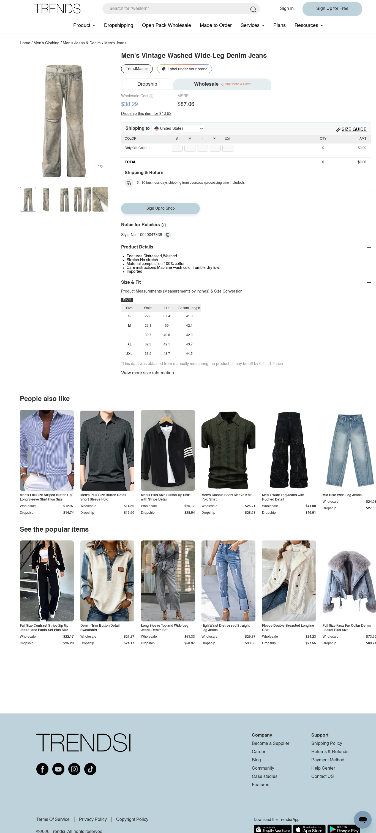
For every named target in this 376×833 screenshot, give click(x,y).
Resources (306, 25)
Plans (279, 25)
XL (215, 139)
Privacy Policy (93, 820)
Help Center (323, 768)
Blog (256, 760)
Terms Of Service (53, 820)
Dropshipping (118, 25)
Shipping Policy (326, 744)
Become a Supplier (270, 744)
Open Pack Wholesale (166, 25)
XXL (228, 139)
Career (258, 752)
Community (263, 768)
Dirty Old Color (136, 148)
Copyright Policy (132, 820)
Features (260, 785)
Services (250, 25)
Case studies (264, 777)
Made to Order (216, 25)
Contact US (322, 777)
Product (81, 25)
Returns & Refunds (329, 752)
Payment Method (327, 760)
